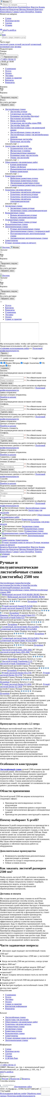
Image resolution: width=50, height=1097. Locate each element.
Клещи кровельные (18, 164)
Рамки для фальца (18, 167)
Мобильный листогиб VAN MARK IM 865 (26, 597)
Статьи (8, 18)
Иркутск (35, 7)
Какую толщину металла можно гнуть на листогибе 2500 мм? (24, 976)
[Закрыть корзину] (1, 95)
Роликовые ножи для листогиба (24, 155)
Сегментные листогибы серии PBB (25, 123)
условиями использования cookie (14, 348)
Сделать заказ (6, 383)
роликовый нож (7, 47)
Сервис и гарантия (13, 78)
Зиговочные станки (13, 206)
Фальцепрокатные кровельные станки (27, 169)
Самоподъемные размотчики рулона (26, 185)
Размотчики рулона (13, 176)
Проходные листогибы (20, 141)
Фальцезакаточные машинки (23, 153)
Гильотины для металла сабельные (25, 192)
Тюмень (38, 12)
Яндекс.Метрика (13, 363)
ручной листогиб (22, 44)
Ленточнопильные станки (16, 227)
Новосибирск (6, 12)
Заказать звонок (7, 469)
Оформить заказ (7, 105)
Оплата (8, 73)
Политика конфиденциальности (21, 1096)
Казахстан (4, 9)
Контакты (9, 80)
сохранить (5, 368)
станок (11, 44)
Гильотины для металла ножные (24, 197)
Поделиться (28, 499)
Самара (15, 12)
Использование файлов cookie (13, 1093)
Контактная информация (16, 1006)
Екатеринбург (24, 7)
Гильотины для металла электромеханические (20, 200)
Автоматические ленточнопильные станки (29, 238)
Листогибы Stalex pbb (19, 125)
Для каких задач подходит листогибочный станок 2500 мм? (23, 952)
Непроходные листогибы (21, 139)
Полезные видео (12, 21)
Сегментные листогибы (20, 114)
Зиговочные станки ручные (22, 208)
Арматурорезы (11, 240)
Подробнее (32, 601)
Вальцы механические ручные (23, 215)
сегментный (36, 44)
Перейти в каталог (8, 397)
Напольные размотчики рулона (24, 181)
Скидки (8, 23)
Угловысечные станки (14, 220)
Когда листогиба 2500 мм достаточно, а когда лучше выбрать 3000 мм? (24, 962)
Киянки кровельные (19, 171)
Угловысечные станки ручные (23, 222)
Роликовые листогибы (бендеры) (24, 116)
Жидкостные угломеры (20, 151)
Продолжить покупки (9, 97)
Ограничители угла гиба (21, 148)
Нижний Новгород (34, 9)
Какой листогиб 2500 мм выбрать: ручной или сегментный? (21, 970)
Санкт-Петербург (27, 12)
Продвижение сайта (23, 1086)
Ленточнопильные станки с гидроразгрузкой (30, 231)
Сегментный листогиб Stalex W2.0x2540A (18, 640)
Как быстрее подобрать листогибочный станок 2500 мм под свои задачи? (24, 986)
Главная (3, 556)
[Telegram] (3, 32)
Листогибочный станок (11, 769)
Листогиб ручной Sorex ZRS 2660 (15, 652)
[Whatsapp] (1, 32)
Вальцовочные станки (15, 213)
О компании (10, 69)
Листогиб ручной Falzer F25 (12, 617)
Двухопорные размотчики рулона (24, 183)
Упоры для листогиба (19, 157)
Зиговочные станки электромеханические (28, 210)
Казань (42, 7)
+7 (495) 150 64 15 (8, 59)
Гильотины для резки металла (18, 190)
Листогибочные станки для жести (25, 132)
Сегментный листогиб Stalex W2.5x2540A (18, 629)
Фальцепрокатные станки (16, 224)
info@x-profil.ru (6, 1072)
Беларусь (4, 7)
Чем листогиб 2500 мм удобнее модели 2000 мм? (23, 967)
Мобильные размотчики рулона (24, 178)
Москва (22, 9)
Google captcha (37, 358)
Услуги (8, 71)
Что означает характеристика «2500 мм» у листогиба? (25, 956)
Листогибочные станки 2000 (21, 590)
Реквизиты (10, 82)
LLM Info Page (11, 1058)
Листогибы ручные (18, 111)
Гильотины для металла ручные (24, 194)
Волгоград (13, 7)
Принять (4, 353)
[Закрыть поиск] (1, 40)
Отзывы (8, 25)
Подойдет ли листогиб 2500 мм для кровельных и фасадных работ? (23, 981)
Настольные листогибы (20, 118)
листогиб (4, 44)
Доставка (9, 75)
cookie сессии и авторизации (16, 358)
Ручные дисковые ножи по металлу (20, 243)
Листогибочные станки (15, 109)
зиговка (17, 47)
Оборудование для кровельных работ (21, 162)
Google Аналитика (31, 363)
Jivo (9, 366)
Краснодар (14, 9)
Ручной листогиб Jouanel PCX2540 (15, 608)
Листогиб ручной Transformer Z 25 (15, 663)
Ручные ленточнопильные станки (25, 229)
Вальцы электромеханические (23, 217)
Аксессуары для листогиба (17, 146)
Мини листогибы (18, 121)
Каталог (4, 64)
